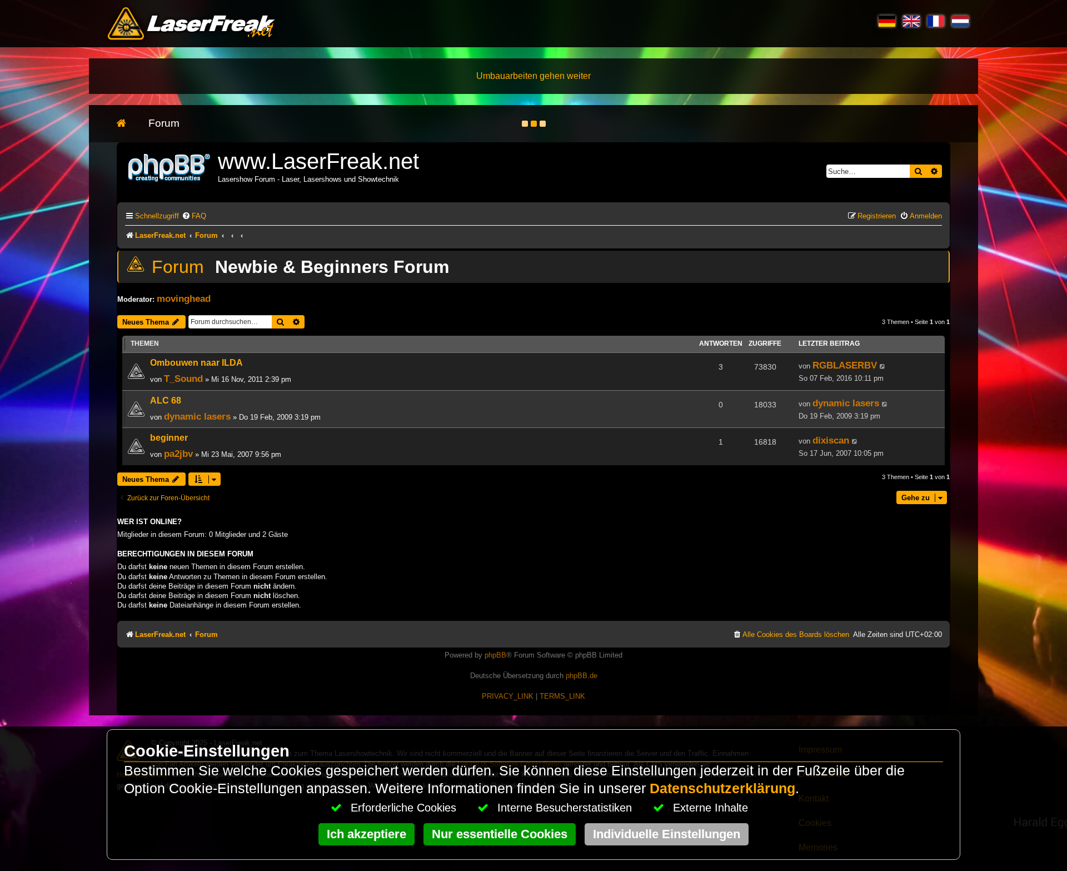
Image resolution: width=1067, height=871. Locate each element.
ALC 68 (165, 400)
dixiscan (830, 440)
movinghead (184, 298)
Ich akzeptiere (366, 834)
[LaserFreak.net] (170, 166)
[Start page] (127, 123)
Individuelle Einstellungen (666, 834)
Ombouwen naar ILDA (196, 362)
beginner (169, 437)
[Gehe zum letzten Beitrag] (882, 366)
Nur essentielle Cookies (499, 834)
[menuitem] (194, 216)
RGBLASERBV (844, 365)
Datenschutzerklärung (722, 788)
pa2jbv (178, 453)
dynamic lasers (197, 416)
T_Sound (183, 378)
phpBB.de (581, 675)
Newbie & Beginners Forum (332, 267)
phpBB (495, 655)
